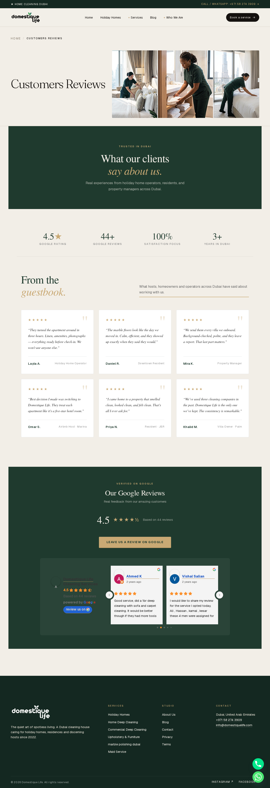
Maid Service (117, 752)
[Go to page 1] (161, 627)
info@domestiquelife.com (234, 725)
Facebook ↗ (249, 782)
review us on (75, 609)
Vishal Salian (193, 576)
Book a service (240, 17)
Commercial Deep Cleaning (127, 729)
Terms (166, 744)
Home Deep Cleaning (123, 722)
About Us (169, 714)
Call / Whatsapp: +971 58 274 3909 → (230, 4)
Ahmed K (134, 576)
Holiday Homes (110, 17)
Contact (167, 729)
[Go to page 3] (167, 627)
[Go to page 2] (164, 627)
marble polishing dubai (124, 744)
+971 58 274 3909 (229, 720)
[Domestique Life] (26, 17)
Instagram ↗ (223, 782)
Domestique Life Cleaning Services (80, 581)
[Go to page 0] (157, 627)
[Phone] (258, 764)
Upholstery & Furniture (124, 737)
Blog (153, 17)
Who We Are (174, 17)
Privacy (167, 737)
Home (89, 17)
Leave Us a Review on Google (135, 542)
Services (137, 17)
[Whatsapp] (258, 777)
